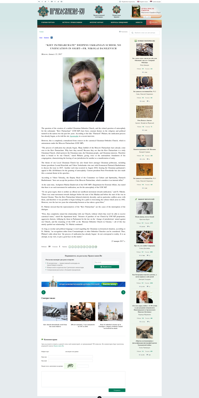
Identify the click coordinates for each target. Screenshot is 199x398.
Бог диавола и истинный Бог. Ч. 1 (144, 178)
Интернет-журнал (96, 22)
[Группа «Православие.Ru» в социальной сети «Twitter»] (45, 1)
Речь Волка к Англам (145, 120)
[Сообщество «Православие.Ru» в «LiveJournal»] (48, 1)
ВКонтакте (51, 351)
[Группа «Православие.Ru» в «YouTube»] (51, 1)
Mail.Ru (59, 351)
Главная (41, 31)
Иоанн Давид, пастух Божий (144, 217)
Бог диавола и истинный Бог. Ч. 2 (144, 91)
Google (63, 351)
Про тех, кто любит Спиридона (144, 246)
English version (144, 1)
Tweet (40, 37)
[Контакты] (61, 1)
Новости (139, 22)
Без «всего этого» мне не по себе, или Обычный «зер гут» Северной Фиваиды (144, 60)
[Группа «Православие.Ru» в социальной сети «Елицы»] (55, 1)
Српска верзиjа (157, 1)
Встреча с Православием (72, 22)
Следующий (123, 292)
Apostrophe (74, 136)
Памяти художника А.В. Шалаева (144, 149)
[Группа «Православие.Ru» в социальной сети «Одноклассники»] (42, 1)
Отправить (117, 390)
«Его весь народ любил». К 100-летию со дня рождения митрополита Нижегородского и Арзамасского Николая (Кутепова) (144, 309)
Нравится (46, 37)
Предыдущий (43, 292)
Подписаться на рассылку (128, 1)
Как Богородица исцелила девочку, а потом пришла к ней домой (144, 276)
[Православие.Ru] (60, 12)
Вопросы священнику (119, 22)
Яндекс (55, 351)
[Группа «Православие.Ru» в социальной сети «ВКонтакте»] (39, 1)
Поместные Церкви (116, 16)
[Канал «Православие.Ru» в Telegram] (58, 1)
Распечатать (124, 31)
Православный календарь (99, 16)
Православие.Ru (59, 346)
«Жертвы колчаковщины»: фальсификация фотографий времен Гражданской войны (144, 343)
